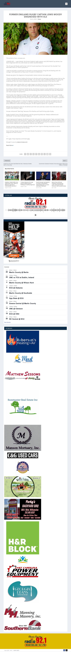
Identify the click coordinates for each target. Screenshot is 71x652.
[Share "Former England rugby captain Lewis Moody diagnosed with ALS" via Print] (50, 154)
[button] (35, 215)
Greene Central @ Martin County (22, 303)
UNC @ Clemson (16, 308)
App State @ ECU (16, 298)
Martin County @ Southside (20, 293)
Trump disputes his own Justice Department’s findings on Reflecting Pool (28, 183)
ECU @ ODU (14, 314)
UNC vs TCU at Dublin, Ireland (21, 277)
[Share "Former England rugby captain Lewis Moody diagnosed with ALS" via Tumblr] (33, 154)
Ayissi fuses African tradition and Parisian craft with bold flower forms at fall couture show (59, 184)
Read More (9, 145)
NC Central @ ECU (16, 319)
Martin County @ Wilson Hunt (21, 282)
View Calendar (7, 322)
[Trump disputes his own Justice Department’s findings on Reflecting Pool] (28, 176)
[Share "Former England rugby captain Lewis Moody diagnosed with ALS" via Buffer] (41, 154)
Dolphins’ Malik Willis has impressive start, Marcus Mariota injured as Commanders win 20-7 (11, 184)
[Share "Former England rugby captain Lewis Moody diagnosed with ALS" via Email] (47, 154)
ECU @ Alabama (16, 288)
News (39, 19)
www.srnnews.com (22, 142)
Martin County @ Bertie (18, 272)
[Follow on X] (66, 650)
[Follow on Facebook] (64, 650)
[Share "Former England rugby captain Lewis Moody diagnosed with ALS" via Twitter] (28, 154)
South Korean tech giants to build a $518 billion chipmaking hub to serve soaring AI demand (43, 184)
